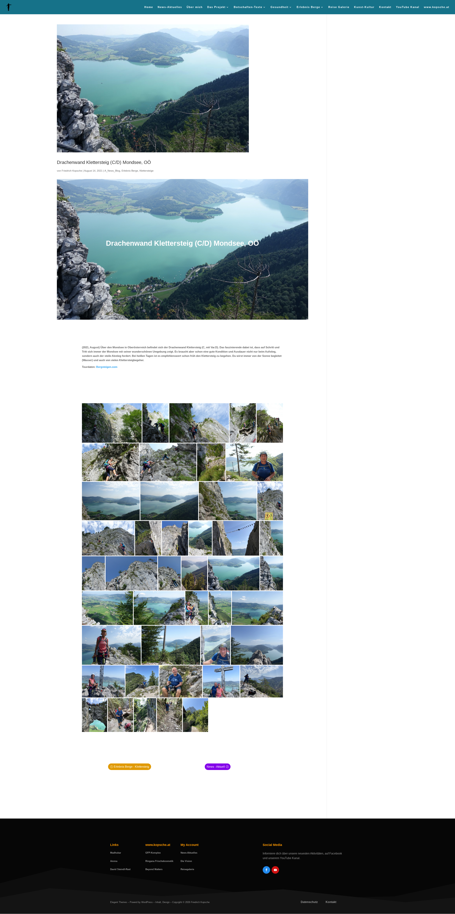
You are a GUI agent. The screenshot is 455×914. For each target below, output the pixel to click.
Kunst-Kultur (364, 7)
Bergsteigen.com (106, 366)
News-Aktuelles (170, 7)
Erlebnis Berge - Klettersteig (131, 766)
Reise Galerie (338, 7)
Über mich (195, 7)
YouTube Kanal (407, 7)
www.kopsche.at (436, 7)
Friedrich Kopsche (72, 170)
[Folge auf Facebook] (266, 870)
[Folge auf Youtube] (275, 870)
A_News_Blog (112, 170)
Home (148, 7)
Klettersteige (147, 170)
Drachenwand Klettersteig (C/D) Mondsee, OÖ (104, 162)
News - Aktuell (216, 766)
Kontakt (385, 7)
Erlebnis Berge (130, 170)
